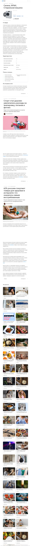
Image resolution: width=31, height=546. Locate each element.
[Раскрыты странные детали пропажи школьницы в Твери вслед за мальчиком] (9, 486)
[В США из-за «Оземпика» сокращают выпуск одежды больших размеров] (22, 473)
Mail (1, 545)
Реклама (7, 545)
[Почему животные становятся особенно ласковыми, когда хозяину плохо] (9, 383)
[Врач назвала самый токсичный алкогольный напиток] (22, 486)
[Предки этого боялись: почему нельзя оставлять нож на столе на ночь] (22, 344)
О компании (3, 545)
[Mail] (2, 1)
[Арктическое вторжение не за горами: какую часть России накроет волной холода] (22, 306)
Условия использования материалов (16, 545)
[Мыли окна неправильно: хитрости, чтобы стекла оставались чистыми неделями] (9, 306)
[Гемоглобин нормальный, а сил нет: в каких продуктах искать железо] (22, 332)
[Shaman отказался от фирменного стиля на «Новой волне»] (9, 448)
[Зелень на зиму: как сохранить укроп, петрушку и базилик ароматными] (22, 319)
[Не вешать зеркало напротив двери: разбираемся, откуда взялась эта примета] (9, 460)
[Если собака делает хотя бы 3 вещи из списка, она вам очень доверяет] (9, 473)
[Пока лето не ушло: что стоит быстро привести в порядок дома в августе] (22, 525)
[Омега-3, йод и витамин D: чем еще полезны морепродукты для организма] (22, 512)
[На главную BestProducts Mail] (4, 1)
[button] (15, 123)
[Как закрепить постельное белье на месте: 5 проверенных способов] (22, 293)
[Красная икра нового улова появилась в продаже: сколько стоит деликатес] (9, 499)
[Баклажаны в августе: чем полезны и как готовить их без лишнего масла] (9, 332)
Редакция (10, 545)
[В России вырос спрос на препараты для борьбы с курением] (22, 422)
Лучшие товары (11, 3)
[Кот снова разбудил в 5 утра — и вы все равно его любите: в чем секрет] (22, 409)
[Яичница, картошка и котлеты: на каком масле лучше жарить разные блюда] (9, 409)
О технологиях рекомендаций (24, 545)
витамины (12, 244)
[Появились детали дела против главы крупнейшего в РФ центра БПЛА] (22, 357)
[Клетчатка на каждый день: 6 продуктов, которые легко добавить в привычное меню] (9, 538)
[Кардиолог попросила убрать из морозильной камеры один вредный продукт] (9, 293)
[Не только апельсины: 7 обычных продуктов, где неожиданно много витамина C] (9, 357)
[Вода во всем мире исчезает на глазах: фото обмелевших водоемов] (9, 435)
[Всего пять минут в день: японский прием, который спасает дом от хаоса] (9, 396)
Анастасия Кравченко (9, 113)
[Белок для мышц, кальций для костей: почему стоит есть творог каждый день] (22, 383)
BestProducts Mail (13, 98)
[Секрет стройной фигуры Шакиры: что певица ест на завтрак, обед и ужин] (22, 396)
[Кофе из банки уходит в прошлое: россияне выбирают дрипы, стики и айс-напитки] (22, 370)
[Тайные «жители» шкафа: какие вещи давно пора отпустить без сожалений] (22, 460)
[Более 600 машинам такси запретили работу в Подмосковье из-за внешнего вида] (22, 499)
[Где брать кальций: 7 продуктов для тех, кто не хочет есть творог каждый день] (9, 344)
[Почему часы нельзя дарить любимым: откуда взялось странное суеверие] (9, 525)
